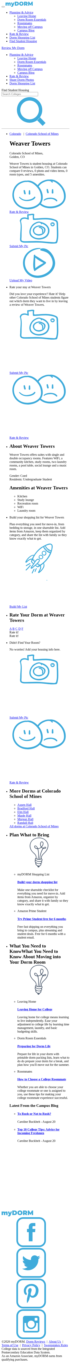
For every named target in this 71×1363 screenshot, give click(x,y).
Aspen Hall (24, 804)
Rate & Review (19, 34)
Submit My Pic (18, 246)
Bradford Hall (26, 808)
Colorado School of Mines (42, 133)
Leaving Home (26, 16)
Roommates (24, 23)
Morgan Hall (25, 819)
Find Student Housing (23, 41)
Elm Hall (23, 812)
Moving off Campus (30, 26)
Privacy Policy (31, 1345)
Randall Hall (25, 822)
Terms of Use (10, 1345)
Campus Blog (26, 30)
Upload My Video (20, 280)
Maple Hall (24, 815)
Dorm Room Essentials (31, 19)
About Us (55, 1341)
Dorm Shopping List (22, 37)
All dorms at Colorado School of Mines (34, 826)
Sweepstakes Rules (56, 1345)
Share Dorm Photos (21, 79)
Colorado (15, 133)
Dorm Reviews (35, 1341)
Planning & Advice (21, 12)
